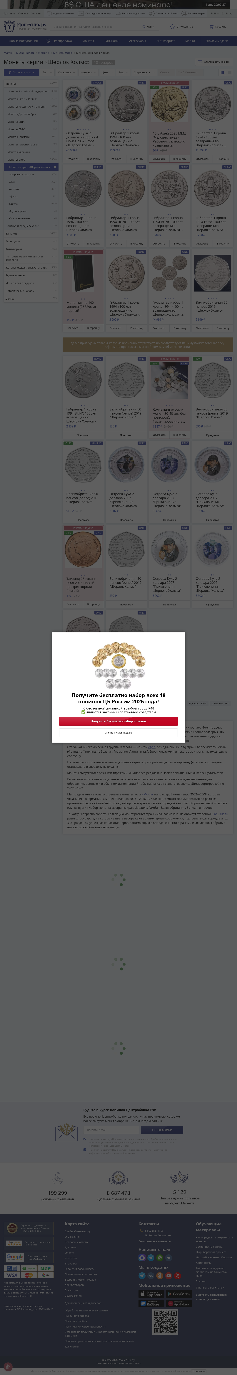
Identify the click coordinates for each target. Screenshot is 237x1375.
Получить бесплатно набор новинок (118, 721)
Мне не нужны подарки (118, 732)
